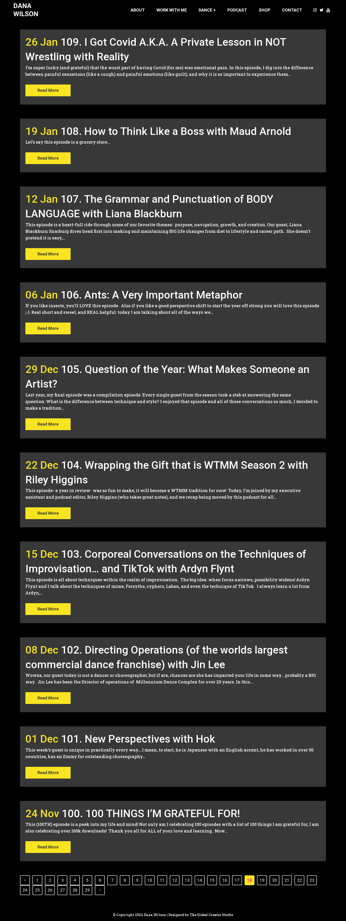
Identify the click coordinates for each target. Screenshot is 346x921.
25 (37, 890)
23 (312, 880)
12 (174, 880)
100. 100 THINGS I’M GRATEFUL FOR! (151, 813)
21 (287, 880)
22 (299, 880)
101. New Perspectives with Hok (138, 739)
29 (87, 890)
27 (62, 890)
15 (212, 880)
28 (74, 890)
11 (162, 880)
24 (25, 890)
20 (274, 880)
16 (224, 880)
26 (50, 890)
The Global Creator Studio (211, 915)
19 (262, 880)
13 (187, 880)
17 (237, 880)
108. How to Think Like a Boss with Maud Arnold (175, 131)
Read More (48, 90)
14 (199, 880)
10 (149, 880)
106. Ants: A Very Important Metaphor (151, 295)
